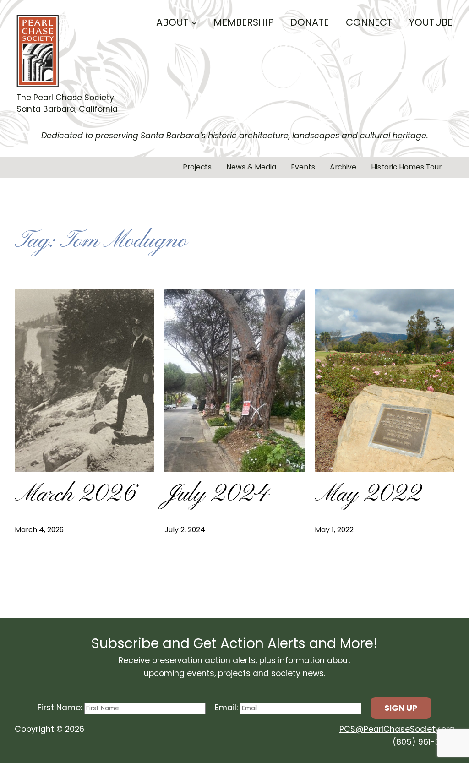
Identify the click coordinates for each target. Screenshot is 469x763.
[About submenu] (194, 22)
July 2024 (217, 495)
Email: (227, 707)
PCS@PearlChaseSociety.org (396, 729)
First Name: (61, 707)
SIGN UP (401, 708)
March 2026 (75, 495)
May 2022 (368, 495)
